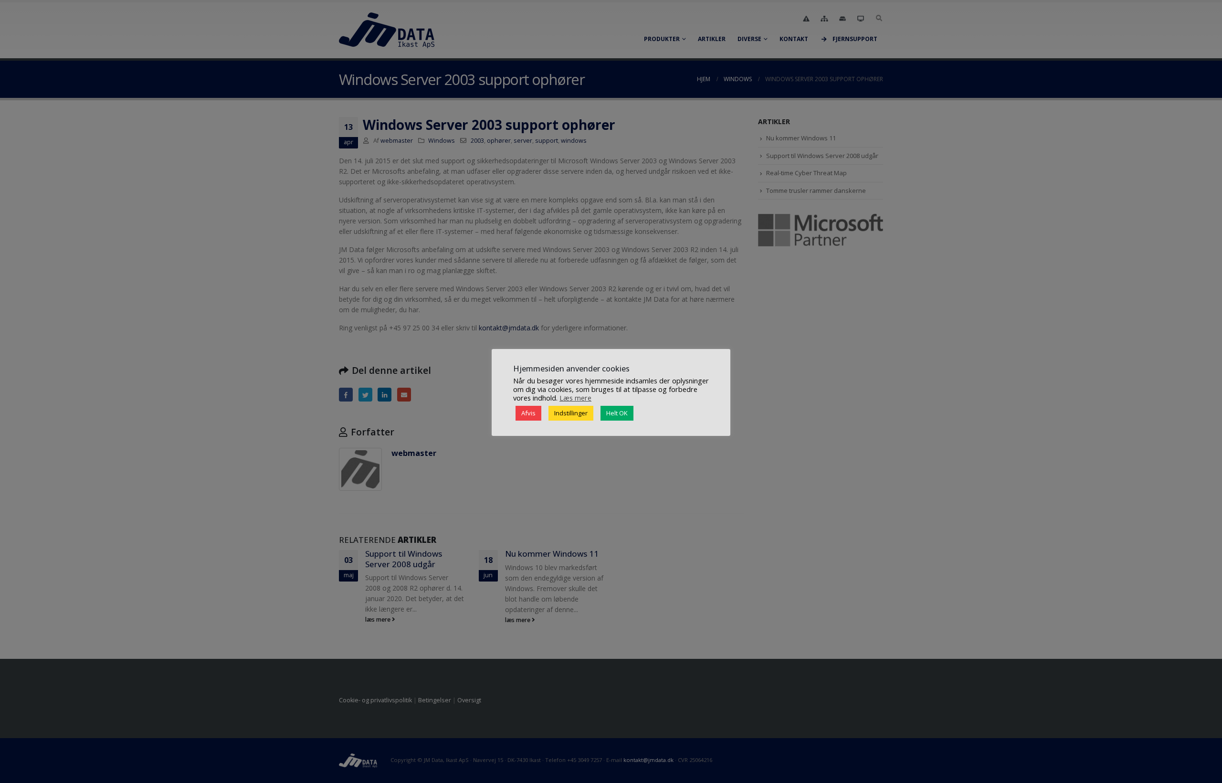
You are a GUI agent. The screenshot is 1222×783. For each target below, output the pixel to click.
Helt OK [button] (617, 413)
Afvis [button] (528, 413)
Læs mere (575, 397)
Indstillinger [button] (571, 413)
